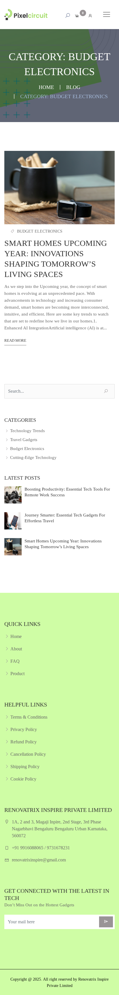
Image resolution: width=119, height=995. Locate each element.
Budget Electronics (39, 231)
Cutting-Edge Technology (33, 457)
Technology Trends (27, 430)
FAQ (15, 661)
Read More (15, 340)
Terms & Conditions (28, 717)
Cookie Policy (23, 778)
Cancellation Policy (28, 754)
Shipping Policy (25, 766)
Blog (73, 87)
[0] (77, 16)
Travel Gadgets (23, 439)
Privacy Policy (23, 729)
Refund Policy (23, 741)
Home (46, 87)
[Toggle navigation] (106, 14)
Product (17, 673)
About (16, 648)
